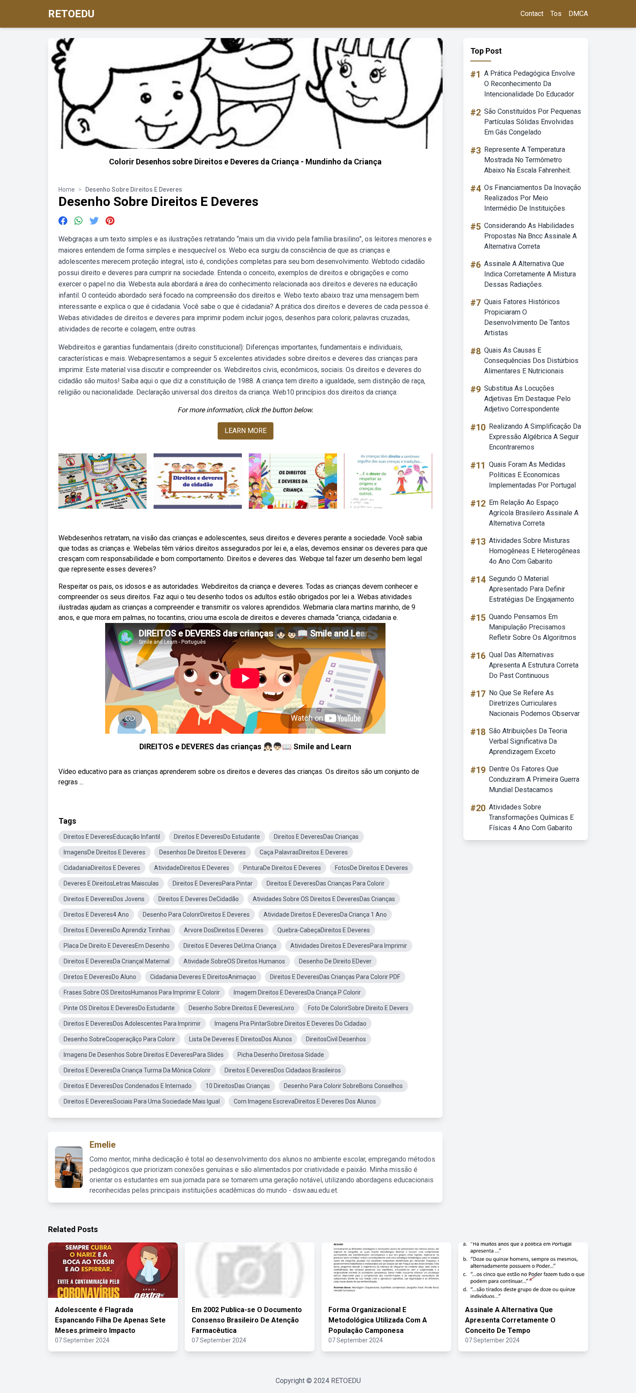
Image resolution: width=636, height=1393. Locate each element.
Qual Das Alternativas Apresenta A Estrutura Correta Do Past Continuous (533, 665)
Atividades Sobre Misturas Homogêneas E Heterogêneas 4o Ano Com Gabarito (534, 550)
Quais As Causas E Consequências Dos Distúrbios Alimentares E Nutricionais (531, 360)
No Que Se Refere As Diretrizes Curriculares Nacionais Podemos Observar (534, 703)
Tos (556, 14)
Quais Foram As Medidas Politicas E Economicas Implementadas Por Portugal (532, 474)
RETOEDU (71, 14)
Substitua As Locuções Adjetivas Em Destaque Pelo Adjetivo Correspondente (527, 398)
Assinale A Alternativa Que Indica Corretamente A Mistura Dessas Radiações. (530, 274)
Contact (531, 14)
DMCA (578, 14)
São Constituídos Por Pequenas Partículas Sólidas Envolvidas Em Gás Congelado (532, 121)
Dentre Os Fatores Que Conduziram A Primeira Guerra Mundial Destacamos (534, 779)
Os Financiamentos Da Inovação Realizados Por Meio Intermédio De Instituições (532, 197)
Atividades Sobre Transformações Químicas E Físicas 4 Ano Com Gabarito (531, 817)
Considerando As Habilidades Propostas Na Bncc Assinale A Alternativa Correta (530, 235)
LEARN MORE (246, 431)
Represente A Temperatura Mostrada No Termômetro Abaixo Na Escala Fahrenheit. (527, 159)
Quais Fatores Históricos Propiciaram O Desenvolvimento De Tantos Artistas (527, 317)
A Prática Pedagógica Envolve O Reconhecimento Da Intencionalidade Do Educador (529, 83)
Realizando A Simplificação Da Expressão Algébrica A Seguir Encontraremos (535, 436)
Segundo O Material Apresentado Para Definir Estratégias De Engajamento (531, 589)
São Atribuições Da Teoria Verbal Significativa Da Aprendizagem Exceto (528, 741)
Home (66, 189)
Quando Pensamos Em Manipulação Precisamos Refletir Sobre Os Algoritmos (532, 627)
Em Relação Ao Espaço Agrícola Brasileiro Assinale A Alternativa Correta (533, 512)
